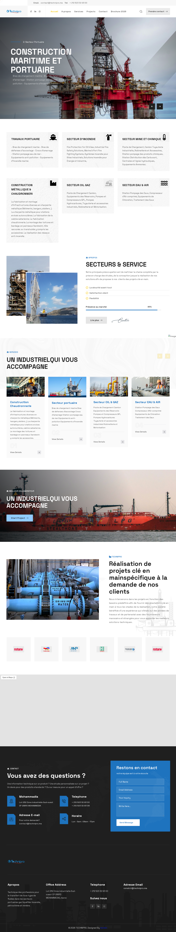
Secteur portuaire (64, 403)
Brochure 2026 (118, 11)
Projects (91, 11)
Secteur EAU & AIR (147, 402)
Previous (159, 356)
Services (78, 11)
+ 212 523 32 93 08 (81, 805)
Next (167, 356)
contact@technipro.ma (30, 823)
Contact (103, 11)
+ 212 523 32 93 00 (81, 802)
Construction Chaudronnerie (20, 404)
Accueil (54, 11)
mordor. (104, 927)
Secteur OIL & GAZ (106, 402)
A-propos (66, 11)
